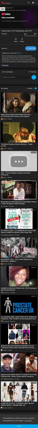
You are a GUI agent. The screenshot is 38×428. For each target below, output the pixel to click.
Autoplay (29, 88)
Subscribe (31, 48)
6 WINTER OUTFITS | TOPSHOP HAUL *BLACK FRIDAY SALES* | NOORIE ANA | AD (17, 404)
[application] (19, 17)
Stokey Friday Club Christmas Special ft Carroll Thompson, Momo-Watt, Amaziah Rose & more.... (18, 346)
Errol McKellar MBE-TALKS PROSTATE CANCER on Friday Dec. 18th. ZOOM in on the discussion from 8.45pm (19, 319)
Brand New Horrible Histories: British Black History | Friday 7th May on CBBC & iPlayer (19, 203)
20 (29, 26)
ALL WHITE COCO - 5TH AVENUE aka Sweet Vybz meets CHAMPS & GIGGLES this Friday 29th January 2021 (18, 232)
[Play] (2, 26)
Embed (22, 41)
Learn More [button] (28, 420)
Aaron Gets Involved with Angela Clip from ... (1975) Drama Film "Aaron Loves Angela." (16, 115)
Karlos (3, 48)
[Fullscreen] (35, 26)
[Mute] (32, 26)
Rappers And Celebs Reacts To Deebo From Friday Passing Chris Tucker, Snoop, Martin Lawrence (19, 375)
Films (20, 53)
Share (16, 41)
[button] (33, 2)
